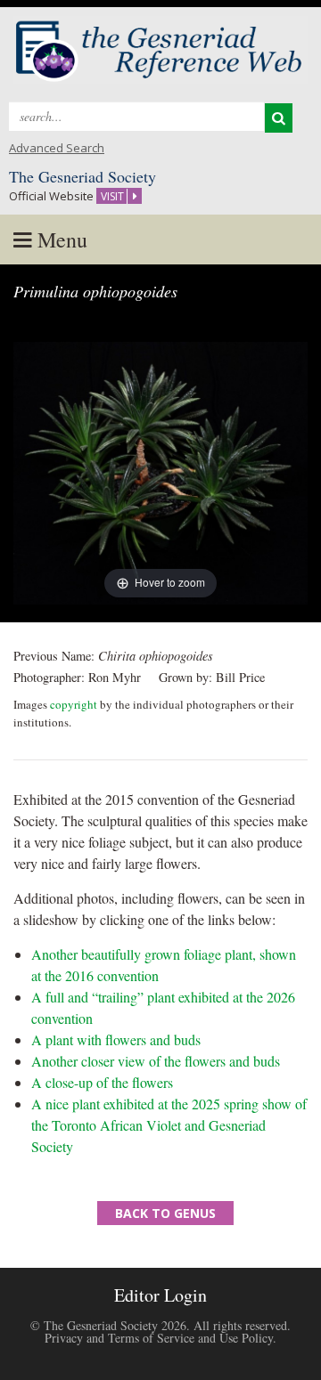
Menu (59, 239)
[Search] (278, 118)
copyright (73, 704)
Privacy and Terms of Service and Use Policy (159, 1337)
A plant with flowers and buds (116, 1039)
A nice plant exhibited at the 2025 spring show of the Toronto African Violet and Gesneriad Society (169, 1125)
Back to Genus (165, 1213)
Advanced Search (56, 148)
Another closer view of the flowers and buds (155, 1060)
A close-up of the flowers (102, 1082)
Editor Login (160, 1295)
